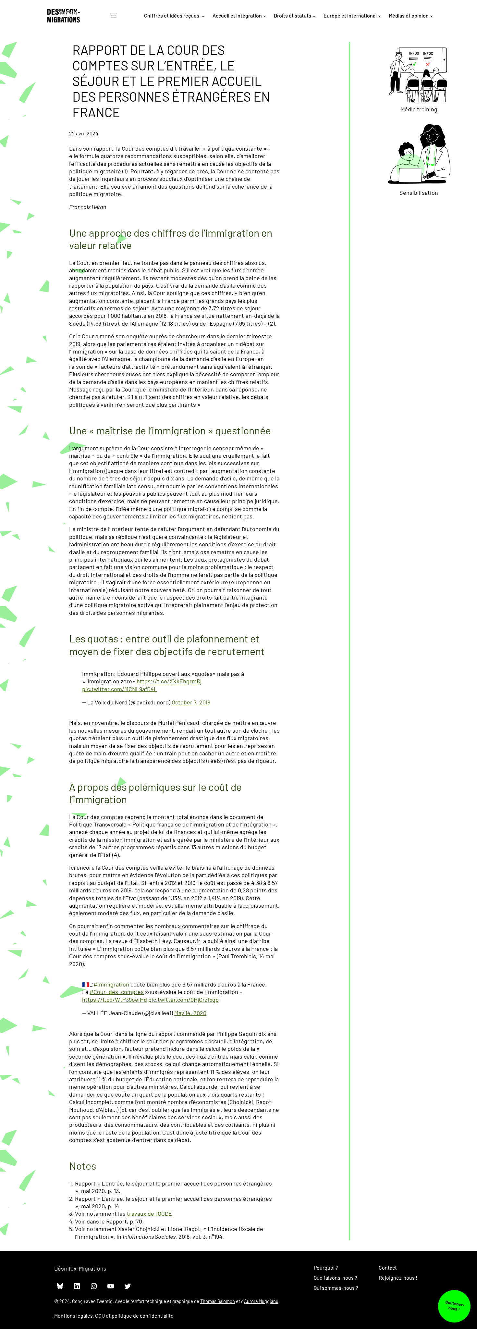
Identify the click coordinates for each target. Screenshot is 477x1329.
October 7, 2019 (191, 702)
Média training (418, 109)
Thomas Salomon (217, 1301)
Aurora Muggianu (261, 1301)
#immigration (111, 984)
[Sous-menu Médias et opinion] (431, 16)
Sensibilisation (418, 192)
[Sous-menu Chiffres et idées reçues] (203, 16)
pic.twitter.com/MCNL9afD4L (119, 688)
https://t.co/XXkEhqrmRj (169, 681)
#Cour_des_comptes (117, 991)
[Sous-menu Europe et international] (379, 16)
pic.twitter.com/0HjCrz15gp (183, 999)
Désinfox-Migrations (80, 1268)
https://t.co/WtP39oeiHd (114, 999)
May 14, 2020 (190, 1012)
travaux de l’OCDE (149, 1213)
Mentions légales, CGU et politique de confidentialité (114, 1315)
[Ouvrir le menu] (113, 16)
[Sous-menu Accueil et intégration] (264, 16)
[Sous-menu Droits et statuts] (314, 16)
